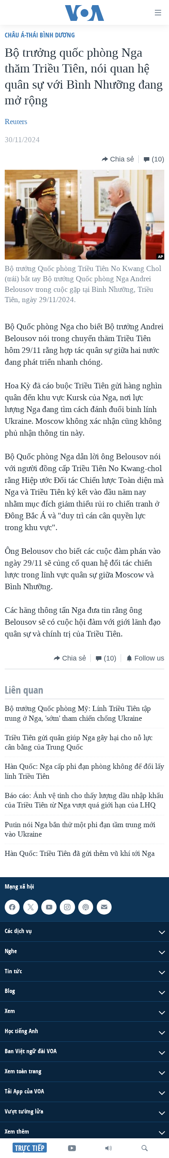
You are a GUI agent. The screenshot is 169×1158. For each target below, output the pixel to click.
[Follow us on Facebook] (12, 907)
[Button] (118, 159)
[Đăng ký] (104, 907)
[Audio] (108, 1148)
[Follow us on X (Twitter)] (30, 907)
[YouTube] (71, 1148)
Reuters (16, 121)
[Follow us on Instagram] (67, 907)
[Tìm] (144, 1148)
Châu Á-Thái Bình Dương (40, 34)
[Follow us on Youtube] (48, 907)
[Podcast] (85, 907)
